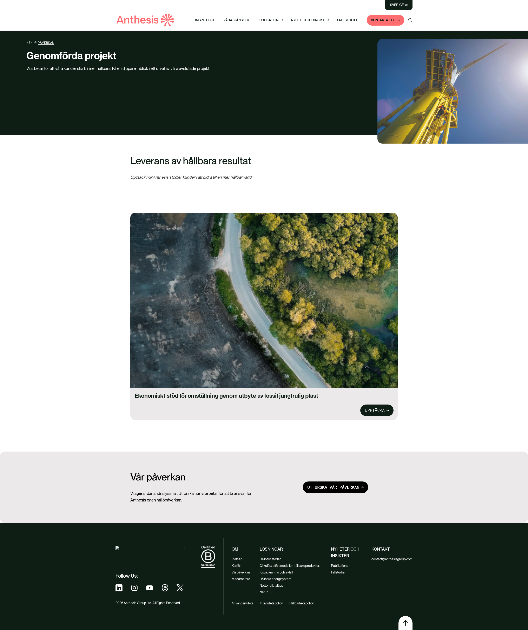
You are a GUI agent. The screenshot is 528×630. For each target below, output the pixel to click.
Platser (237, 559)
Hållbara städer (270, 559)
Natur (264, 592)
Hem (29, 42)
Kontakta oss (383, 20)
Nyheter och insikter (310, 20)
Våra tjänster (236, 20)
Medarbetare (241, 579)
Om (235, 549)
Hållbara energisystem (275, 579)
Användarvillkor (242, 603)
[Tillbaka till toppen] (405, 623)
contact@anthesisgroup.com (391, 559)
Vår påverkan (241, 572)
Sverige (397, 5)
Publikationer (270, 20)
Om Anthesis (204, 20)
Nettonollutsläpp (271, 586)
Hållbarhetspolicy (301, 603)
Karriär (236, 566)
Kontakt (380, 549)
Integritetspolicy (271, 603)
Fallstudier (347, 20)
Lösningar (271, 549)
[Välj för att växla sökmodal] (410, 20)
